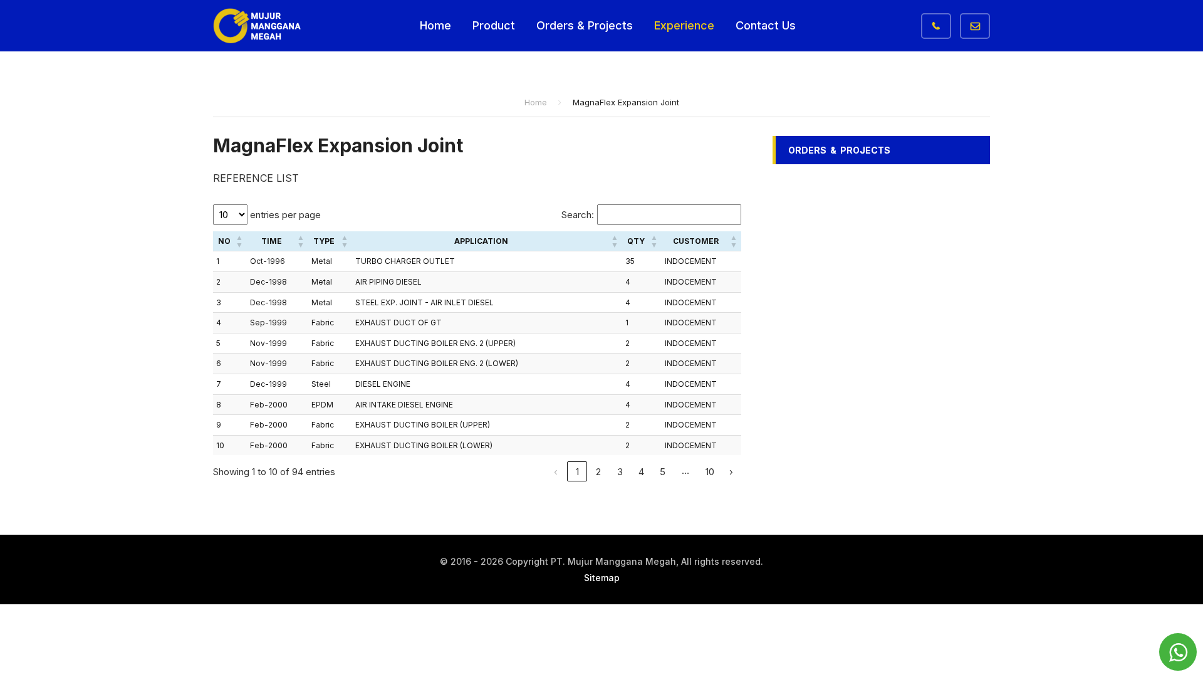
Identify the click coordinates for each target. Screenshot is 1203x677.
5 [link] (662, 472)
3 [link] (620, 472)
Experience (684, 25)
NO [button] (224, 241)
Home (435, 25)
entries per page (284, 215)
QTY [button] (636, 241)
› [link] (731, 472)
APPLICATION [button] (481, 241)
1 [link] (577, 472)
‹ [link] (556, 472)
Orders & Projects (584, 25)
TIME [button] (271, 241)
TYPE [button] (324, 241)
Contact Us (766, 25)
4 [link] (641, 472)
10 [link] (710, 472)
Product (493, 25)
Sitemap (602, 577)
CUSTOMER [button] (696, 241)
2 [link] (598, 472)
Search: (577, 215)
